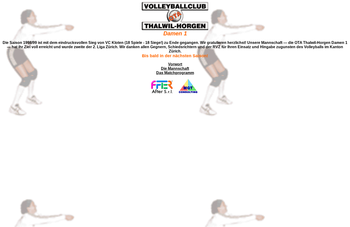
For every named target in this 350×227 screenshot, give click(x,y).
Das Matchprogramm (175, 73)
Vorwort (175, 64)
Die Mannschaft (175, 68)
